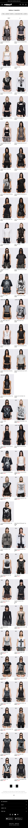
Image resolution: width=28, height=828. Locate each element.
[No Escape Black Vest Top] (0, 145)
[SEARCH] (20, 5)
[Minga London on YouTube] (15, 814)
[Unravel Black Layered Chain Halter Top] (0, 448)
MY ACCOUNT (4, 801)
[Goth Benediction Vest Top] (0, 577)
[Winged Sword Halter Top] (0, 705)
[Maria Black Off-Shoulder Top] (15, 525)
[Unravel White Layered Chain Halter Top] (1, 448)
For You (3, 811)
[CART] (26, 5)
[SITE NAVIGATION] (2, 5)
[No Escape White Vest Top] (1, 145)
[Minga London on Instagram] (10, 814)
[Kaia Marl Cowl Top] (1, 271)
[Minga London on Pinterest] (17, 814)
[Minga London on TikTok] (12, 814)
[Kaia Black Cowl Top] (0, 271)
